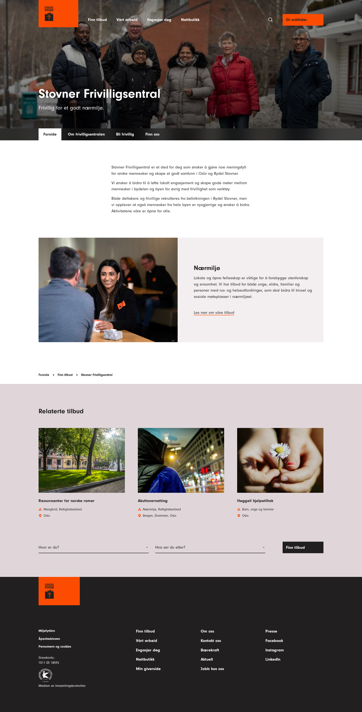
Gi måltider (296, 19)
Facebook (274, 640)
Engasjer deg (159, 19)
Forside (50, 134)
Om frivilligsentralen (86, 134)
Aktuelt (207, 659)
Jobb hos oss (212, 668)
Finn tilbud (97, 19)
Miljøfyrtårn (47, 631)
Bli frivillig (125, 134)
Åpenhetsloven (49, 639)
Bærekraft (210, 650)
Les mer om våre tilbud (214, 312)
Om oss (207, 631)
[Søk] (270, 19)
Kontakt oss (211, 640)
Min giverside (148, 668)
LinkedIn (272, 659)
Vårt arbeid (127, 19)
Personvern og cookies (55, 646)
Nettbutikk (190, 19)
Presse (271, 631)
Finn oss (152, 134)
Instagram (274, 650)
